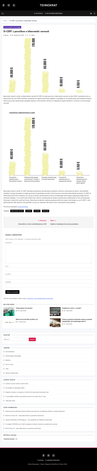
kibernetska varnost (17, 211)
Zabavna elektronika (11, 373)
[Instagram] (9, 5)
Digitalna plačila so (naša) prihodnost (53, 411)
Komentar (8, 242)
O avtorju (38, 13)
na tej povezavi (23, 207)
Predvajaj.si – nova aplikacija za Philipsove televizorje (35, 420)
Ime (7, 266)
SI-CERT (37, 211)
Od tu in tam (9, 364)
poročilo (28, 211)
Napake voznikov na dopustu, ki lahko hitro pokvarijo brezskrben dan (27, 392)
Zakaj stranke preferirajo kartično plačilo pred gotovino (22, 411)
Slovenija (45, 211)
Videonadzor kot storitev (24, 308)
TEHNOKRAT (48, 5)
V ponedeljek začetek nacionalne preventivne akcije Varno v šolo (25, 396)
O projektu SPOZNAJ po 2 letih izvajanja (18, 424)
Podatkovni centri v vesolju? (71, 308)
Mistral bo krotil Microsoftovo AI (27, 319)
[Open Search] (94, 13)
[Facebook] (3, 5)
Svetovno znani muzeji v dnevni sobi (16, 383)
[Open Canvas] (3, 13)
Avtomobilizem (10, 351)
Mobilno (7, 360)
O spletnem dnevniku (54, 13)
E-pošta (8, 274)
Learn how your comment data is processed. (40, 298)
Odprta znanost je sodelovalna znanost (45, 424)
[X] (14, 5)
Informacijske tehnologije (12, 27)
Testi (6, 369)
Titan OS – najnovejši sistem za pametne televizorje (28, 415)
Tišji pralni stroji (10, 400)
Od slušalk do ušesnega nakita (14, 388)
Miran (7, 35)
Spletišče (8, 282)
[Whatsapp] (53, 455)
